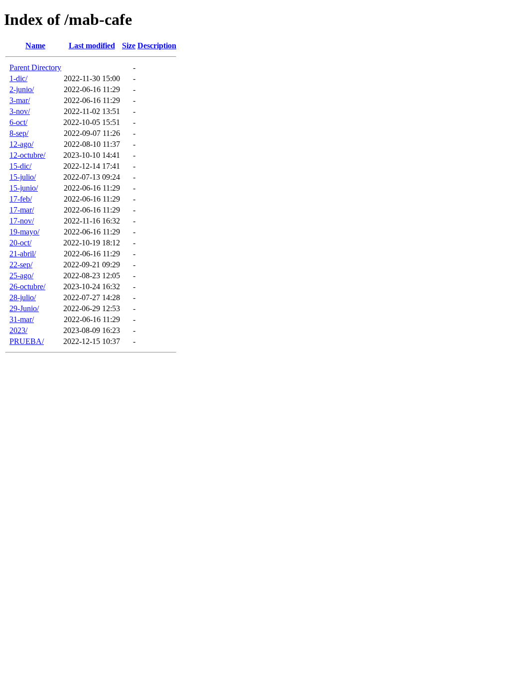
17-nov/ (21, 221)
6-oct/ (18, 122)
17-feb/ (20, 199)
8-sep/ (18, 133)
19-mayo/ (24, 231)
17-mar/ (21, 210)
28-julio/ (22, 297)
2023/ (18, 330)
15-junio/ (23, 188)
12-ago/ (21, 144)
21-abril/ (22, 253)
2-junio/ (21, 89)
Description (156, 45)
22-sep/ (20, 264)
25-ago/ (21, 275)
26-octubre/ (27, 286)
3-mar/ (19, 100)
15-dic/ (20, 166)
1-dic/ (18, 78)
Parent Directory (35, 67)
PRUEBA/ (26, 341)
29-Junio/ (24, 308)
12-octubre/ (27, 155)
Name (35, 45)
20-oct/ (20, 242)
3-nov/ (19, 111)
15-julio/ (22, 177)
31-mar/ (21, 319)
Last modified (92, 45)
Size (128, 45)
